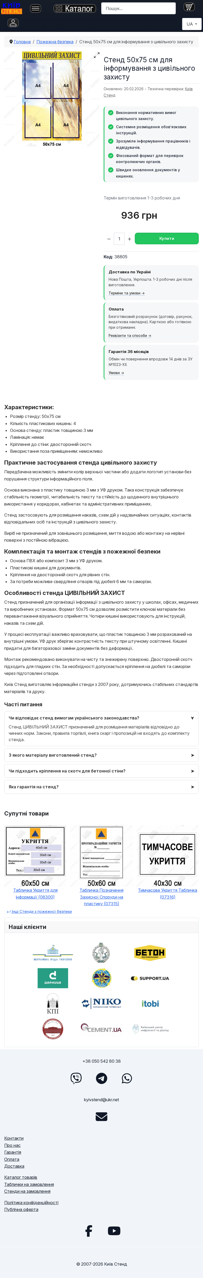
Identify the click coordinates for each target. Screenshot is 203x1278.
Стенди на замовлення (27, 1191)
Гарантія (12, 1152)
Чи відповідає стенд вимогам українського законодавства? (74, 718)
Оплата (11, 1159)
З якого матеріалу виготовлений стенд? (53, 755)
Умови (114, 373)
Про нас (12, 1145)
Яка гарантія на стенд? (34, 786)
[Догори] (194, 1268)
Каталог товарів (20, 1177)
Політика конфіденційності (31, 1202)
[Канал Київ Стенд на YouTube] (114, 1230)
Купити (166, 238)
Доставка (14, 1166)
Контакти (14, 1138)
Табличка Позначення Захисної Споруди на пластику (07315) (101, 897)
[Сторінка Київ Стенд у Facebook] (88, 1230)
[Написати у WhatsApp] (126, 1078)
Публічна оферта (21, 1209)
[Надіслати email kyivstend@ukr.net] (101, 1116)
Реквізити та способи (128, 335)
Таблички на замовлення (29, 1184)
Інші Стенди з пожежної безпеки (41, 911)
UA (190, 24)
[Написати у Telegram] (101, 1078)
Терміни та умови (124, 293)
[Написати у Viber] (76, 1078)
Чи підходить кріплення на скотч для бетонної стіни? (67, 771)
